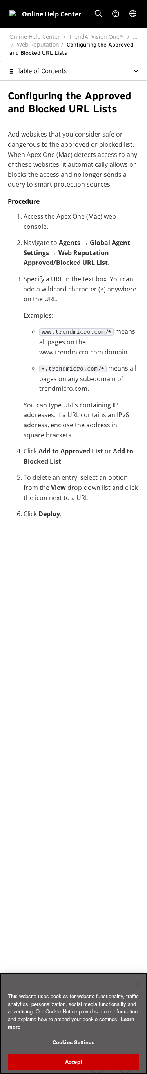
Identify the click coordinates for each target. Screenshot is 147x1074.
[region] (73, 1023)
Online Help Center (34, 36)
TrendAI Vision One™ (96, 36)
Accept (73, 1061)
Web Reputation (38, 44)
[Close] (137, 984)
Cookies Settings (73, 1042)
